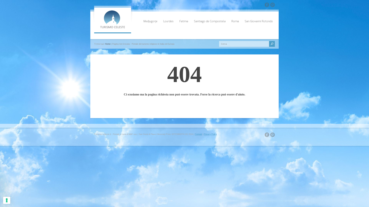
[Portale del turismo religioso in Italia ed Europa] (112, 28)
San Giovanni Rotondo (259, 21)
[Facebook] (267, 5)
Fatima (183, 21)
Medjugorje (150, 21)
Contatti (198, 134)
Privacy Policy (210, 134)
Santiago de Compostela (210, 21)
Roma (235, 21)
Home (108, 44)
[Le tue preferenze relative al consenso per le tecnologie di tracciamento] (6, 200)
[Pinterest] (272, 5)
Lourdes (168, 21)
